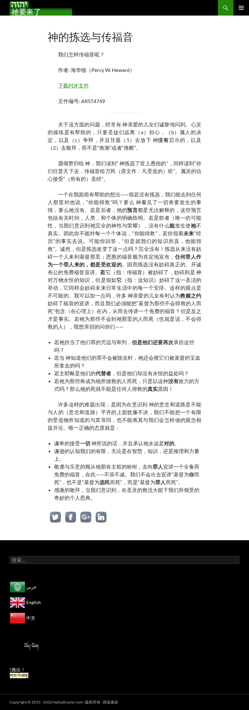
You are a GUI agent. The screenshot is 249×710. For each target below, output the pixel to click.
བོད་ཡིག (31, 646)
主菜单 (241, 8)
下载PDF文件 (73, 85)
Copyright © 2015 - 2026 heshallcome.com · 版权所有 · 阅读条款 (64, 702)
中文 (30, 618)
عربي (31, 586)
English (33, 602)
